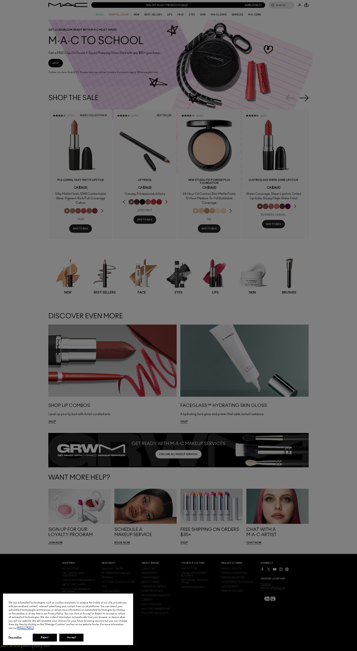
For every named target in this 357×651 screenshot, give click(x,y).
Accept (71, 637)
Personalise (15, 637)
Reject (45, 637)
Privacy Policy (25, 628)
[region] (68, 619)
